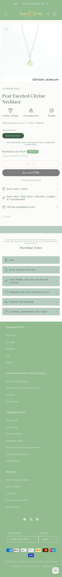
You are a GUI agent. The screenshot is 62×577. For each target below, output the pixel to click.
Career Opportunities (17, 500)
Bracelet (10, 348)
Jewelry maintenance (17, 381)
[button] (6, 14)
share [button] (8, 216)
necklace (10, 335)
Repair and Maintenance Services (23, 447)
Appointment (12, 461)
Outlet (9, 362)
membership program (17, 454)
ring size (10, 394)
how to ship (12, 427)
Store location (13, 486)
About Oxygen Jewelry (17, 479)
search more (12, 507)
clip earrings (12, 401)
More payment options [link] (31, 180)
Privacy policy (16, 566)
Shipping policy (48, 566)
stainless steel (14, 136)
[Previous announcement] (5, 4)
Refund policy (51, 561)
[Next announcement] (56, 4)
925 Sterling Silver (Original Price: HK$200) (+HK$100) (31, 144)
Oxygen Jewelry (19, 561)
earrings (10, 342)
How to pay (12, 420)
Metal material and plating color (22, 388)
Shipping (5, 156)
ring (8, 355)
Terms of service (32, 566)
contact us (11, 493)
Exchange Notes (14, 440)
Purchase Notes (14, 433)
